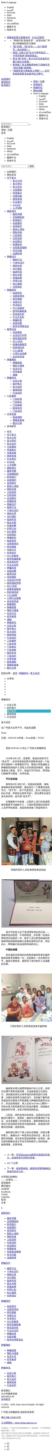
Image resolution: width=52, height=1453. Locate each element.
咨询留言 (37, 84)
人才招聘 (17, 208)
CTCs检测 (18, 350)
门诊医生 (17, 402)
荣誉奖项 (17, 199)
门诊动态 (17, 411)
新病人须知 (18, 229)
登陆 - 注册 (6, 130)
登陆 (35, 81)
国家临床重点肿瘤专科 (18, 37)
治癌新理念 (18, 296)
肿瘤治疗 (11, 256)
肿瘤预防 (11, 359)
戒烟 (15, 375)
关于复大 (11, 178)
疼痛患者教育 (20, 344)
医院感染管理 (20, 338)
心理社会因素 (20, 353)
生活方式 (17, 368)
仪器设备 (17, 196)
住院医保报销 (20, 247)
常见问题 (17, 250)
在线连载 (17, 323)
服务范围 (17, 214)
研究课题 (17, 299)
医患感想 (17, 417)
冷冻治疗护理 (20, 335)
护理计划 (17, 281)
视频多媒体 (18, 420)
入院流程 (17, 235)
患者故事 (17, 278)
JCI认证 (17, 205)
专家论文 (17, 302)
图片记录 (17, 423)
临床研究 (17, 293)
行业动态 (17, 393)
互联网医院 (18, 217)
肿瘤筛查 (17, 362)
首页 (9, 431)
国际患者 (17, 232)
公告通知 (17, 190)
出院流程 (17, 238)
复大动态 (17, 387)
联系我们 (5, 127)
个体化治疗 (18, 262)
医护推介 (17, 384)
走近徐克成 (18, 356)
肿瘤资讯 (11, 378)
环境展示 (17, 193)
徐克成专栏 (18, 314)
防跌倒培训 (18, 347)
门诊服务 (11, 396)
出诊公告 (17, 381)
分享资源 (11, 414)
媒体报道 (17, 390)
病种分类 (17, 265)
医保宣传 (17, 408)
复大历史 (17, 187)
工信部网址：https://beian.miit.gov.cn (19, 1423)
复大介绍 (17, 181)
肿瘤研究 (11, 290)
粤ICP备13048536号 (11, 1417)
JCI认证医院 (38, 37)
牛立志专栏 (18, 317)
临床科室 (17, 272)
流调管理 (17, 253)
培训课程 (17, 332)
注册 (42, 81)
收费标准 (17, 244)
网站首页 (11, 175)
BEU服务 (17, 284)
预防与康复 (18, 365)
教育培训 (11, 329)
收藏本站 (37, 87)
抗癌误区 (17, 287)
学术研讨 (17, 305)
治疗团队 (17, 268)
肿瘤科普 (17, 320)
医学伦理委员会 (21, 326)
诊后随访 (17, 241)
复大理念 (17, 184)
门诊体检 (17, 405)
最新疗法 (17, 259)
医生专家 (17, 275)
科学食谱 (17, 371)
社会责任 (17, 202)
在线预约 (11, 172)
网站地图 (37, 90)
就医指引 (11, 211)
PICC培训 (18, 341)
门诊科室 (17, 399)
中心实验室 (18, 308)
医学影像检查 (20, 311)
